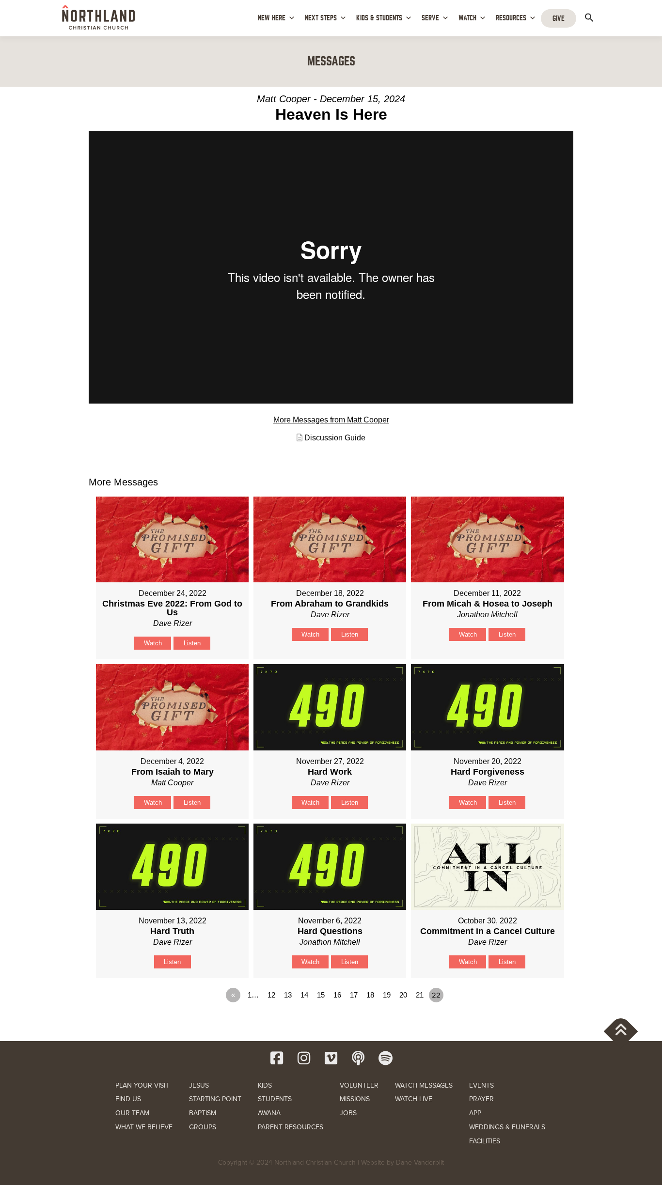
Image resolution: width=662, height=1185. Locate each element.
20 (403, 995)
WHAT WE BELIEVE (144, 1127)
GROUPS (202, 1127)
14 (304, 995)
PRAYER (481, 1099)
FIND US (128, 1099)
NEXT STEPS (321, 18)
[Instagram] (304, 1058)
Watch (153, 643)
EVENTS (481, 1085)
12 (271, 995)
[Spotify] (385, 1058)
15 (321, 995)
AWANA (269, 1113)
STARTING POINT (215, 1099)
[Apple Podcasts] (358, 1058)
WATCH (467, 18)
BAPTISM (202, 1113)
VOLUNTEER (359, 1085)
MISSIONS (355, 1099)
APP (475, 1113)
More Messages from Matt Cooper (331, 420)
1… (253, 995)
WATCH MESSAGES (424, 1085)
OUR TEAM (132, 1113)
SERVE (430, 18)
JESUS (199, 1085)
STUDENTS (275, 1099)
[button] (589, 17)
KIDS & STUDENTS (379, 18)
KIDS (265, 1085)
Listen (192, 643)
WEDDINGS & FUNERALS (507, 1127)
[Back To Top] (621, 1031)
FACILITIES (484, 1141)
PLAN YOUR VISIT (142, 1085)
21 (420, 995)
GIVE (558, 18)
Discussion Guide (334, 438)
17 (354, 995)
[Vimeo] (331, 1058)
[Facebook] (276, 1058)
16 (337, 995)
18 (370, 995)
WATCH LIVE (413, 1099)
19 (387, 995)
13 (288, 995)
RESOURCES (511, 18)
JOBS (348, 1113)
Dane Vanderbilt (420, 1162)
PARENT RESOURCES (290, 1127)
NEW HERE (271, 18)
